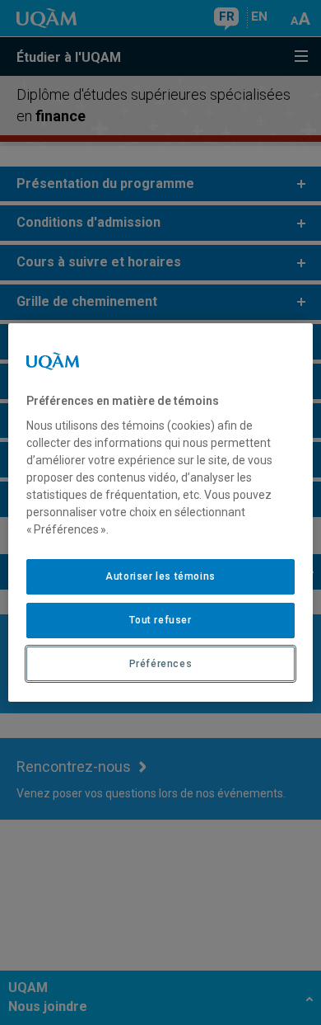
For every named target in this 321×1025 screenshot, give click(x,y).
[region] (161, 513)
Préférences (161, 664)
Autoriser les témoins (160, 576)
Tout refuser (160, 620)
